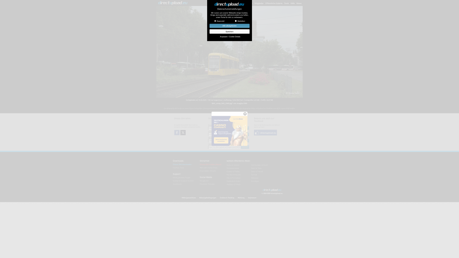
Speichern (229, 31)
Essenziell (220, 21)
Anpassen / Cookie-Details (230, 36)
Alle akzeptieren (229, 26)
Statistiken (241, 21)
